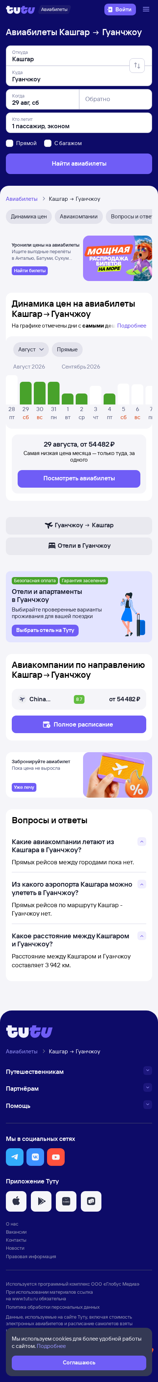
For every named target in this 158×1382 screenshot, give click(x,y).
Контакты (16, 1240)
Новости (15, 1248)
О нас (12, 1224)
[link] (30, 270)
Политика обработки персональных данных (53, 1307)
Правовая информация (31, 1256)
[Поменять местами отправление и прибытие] (137, 65)
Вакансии (16, 1232)
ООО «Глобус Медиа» (115, 1284)
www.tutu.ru (25, 1298)
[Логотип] (20, 9)
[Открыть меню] (147, 9)
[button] (15, 1157)
